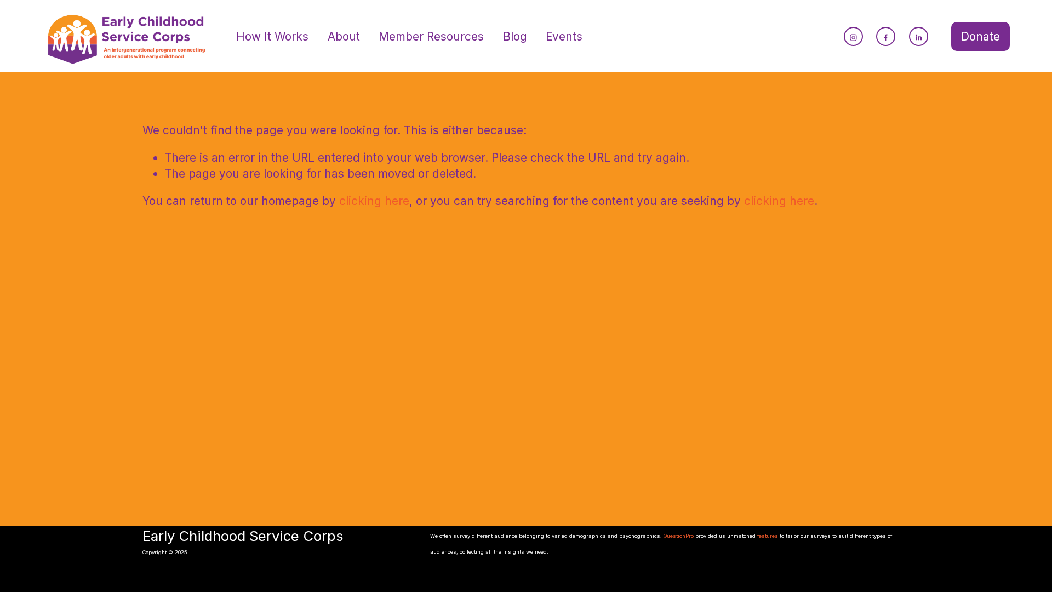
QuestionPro (679, 536)
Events (564, 36)
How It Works (272, 36)
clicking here (374, 201)
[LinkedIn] (918, 36)
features (767, 536)
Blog (515, 36)
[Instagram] (853, 36)
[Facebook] (885, 36)
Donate (980, 36)
